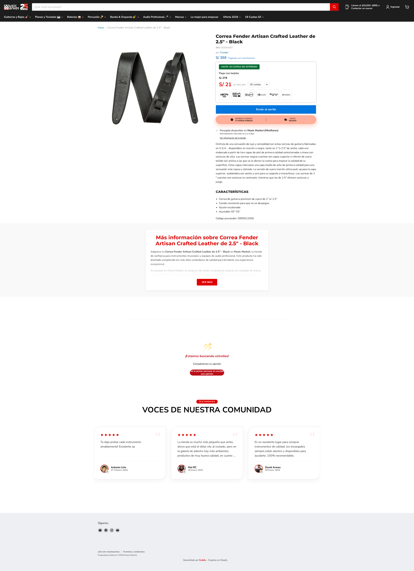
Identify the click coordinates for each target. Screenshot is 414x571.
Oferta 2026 (231, 17)
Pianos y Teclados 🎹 (48, 17)
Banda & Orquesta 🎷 (123, 17)
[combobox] (181, 7)
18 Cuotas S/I (253, 17)
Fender (224, 52)
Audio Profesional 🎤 (156, 17)
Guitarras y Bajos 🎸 (16, 17)
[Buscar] (334, 7)
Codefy (203, 559)
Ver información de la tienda (233, 138)
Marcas (180, 17)
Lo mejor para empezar (204, 17)
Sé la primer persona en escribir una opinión (207, 373)
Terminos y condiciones (134, 551)
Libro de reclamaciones (109, 551)
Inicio (101, 27)
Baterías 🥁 (74, 17)
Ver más (207, 282)
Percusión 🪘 (96, 17)
